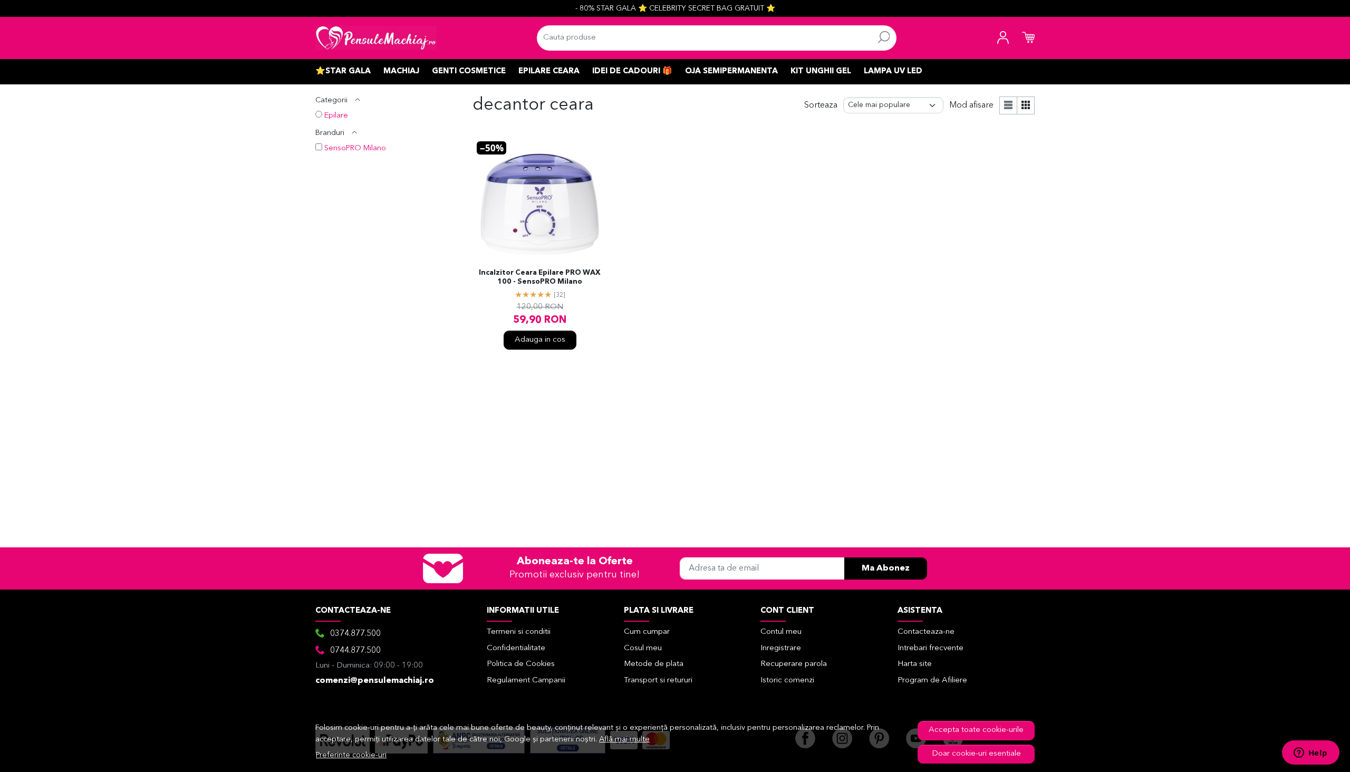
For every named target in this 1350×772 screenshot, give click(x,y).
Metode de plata (653, 664)
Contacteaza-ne (926, 632)
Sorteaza (820, 105)
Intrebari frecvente (930, 648)
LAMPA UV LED (893, 71)
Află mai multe (624, 740)
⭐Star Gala (343, 71)
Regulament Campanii (526, 680)
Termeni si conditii (519, 632)
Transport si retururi (658, 680)
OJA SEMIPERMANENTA (731, 71)
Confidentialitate (516, 648)
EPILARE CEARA (549, 71)
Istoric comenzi (787, 680)
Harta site (915, 664)
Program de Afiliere (932, 680)
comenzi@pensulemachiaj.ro (374, 681)
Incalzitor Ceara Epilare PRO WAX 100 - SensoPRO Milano (540, 277)
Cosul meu (643, 648)
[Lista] (1008, 105)
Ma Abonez (886, 568)
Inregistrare (780, 648)
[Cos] (1028, 38)
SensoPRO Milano (355, 148)
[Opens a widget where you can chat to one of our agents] (1310, 753)
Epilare (336, 116)
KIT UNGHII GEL (820, 71)
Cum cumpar (647, 632)
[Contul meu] (1003, 38)
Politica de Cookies (521, 664)
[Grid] (1026, 105)
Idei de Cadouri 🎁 (632, 71)
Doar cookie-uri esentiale (976, 754)
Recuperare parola (793, 664)
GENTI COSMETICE (469, 71)
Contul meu (781, 632)
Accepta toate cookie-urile (976, 730)
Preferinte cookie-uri (351, 755)
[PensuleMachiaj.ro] (376, 38)
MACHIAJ (401, 71)
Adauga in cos (540, 340)
